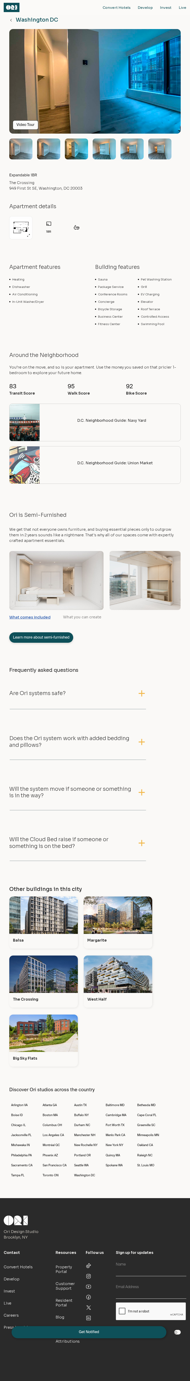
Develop (145, 7)
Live (182, 7)
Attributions (68, 1341)
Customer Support (65, 1286)
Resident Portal (64, 1303)
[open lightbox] (95, 83)
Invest (165, 7)
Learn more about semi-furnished (41, 637)
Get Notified (89, 1332)
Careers (11, 1315)
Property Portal (64, 1269)
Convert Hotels (116, 7)
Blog (60, 1317)
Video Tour (25, 125)
